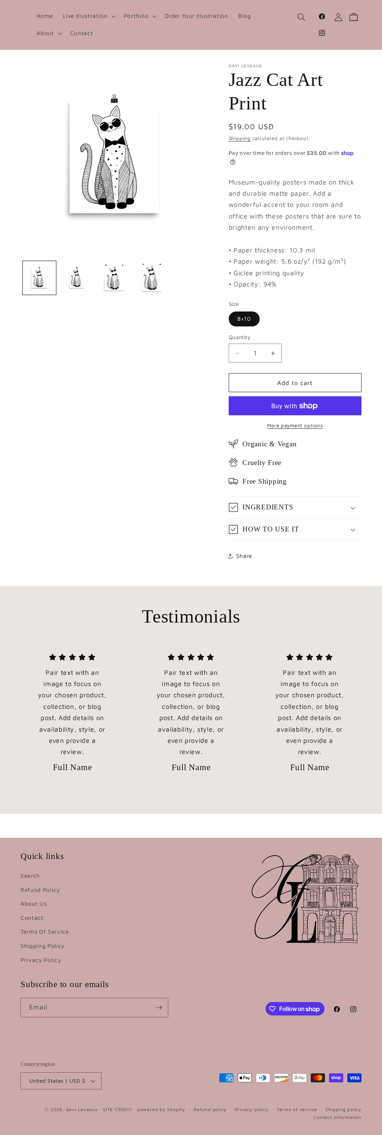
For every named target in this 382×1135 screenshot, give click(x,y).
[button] (88, 16)
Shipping (240, 138)
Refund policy (210, 1109)
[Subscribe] (159, 1007)
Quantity (240, 337)
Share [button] (244, 555)
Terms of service (297, 1109)
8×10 (244, 318)
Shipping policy (343, 1109)
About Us (34, 903)
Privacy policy (252, 1109)
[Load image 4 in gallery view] (152, 278)
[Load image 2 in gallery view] (77, 278)
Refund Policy (40, 889)
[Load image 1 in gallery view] (39, 278)
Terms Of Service (45, 931)
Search (30, 875)
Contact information (337, 1117)
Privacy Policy (41, 959)
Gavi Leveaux (82, 1109)
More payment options (295, 425)
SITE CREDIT (117, 1109)
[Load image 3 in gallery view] (114, 278)
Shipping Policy (43, 945)
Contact (32, 917)
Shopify (176, 1109)
